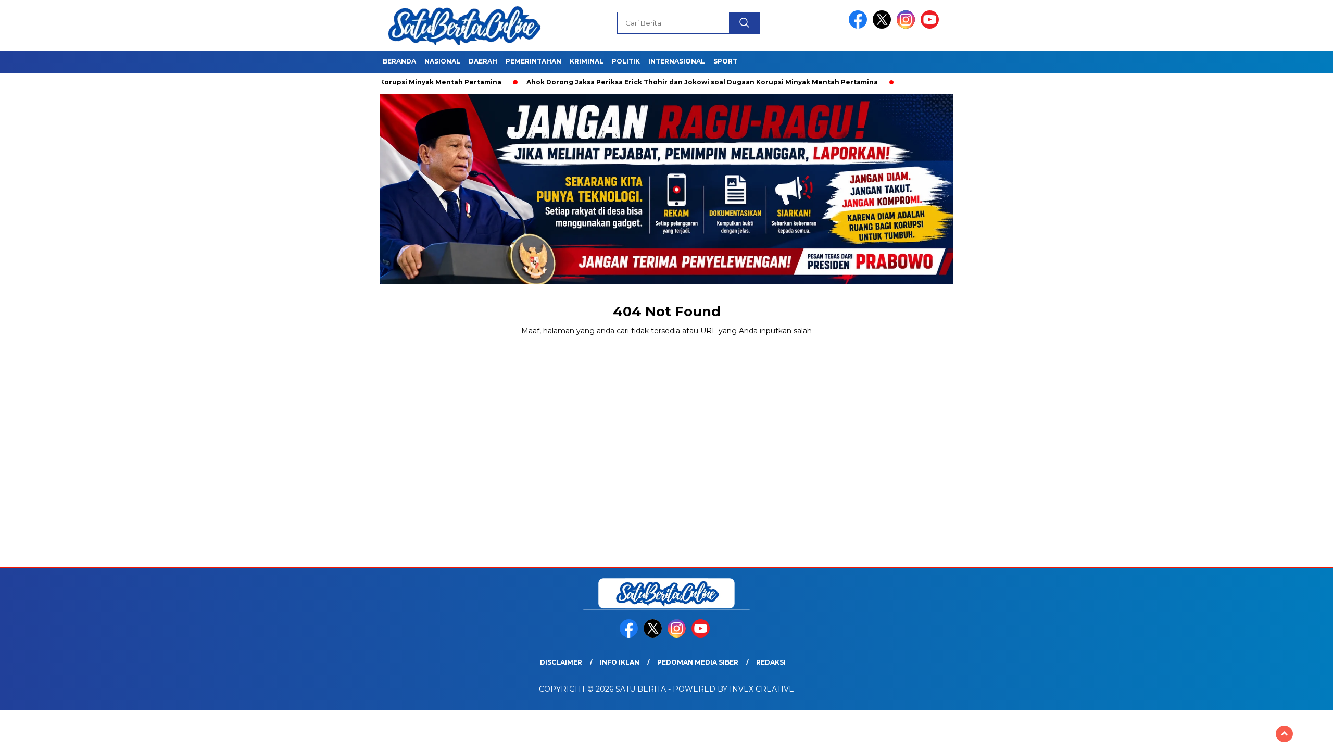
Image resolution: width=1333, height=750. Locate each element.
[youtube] (931, 26)
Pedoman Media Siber (697, 662)
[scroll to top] (1284, 734)
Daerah (483, 61)
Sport (725, 61)
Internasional (676, 61)
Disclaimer (561, 662)
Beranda (399, 61)
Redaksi (771, 662)
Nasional (442, 61)
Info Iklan (619, 662)
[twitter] (884, 26)
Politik (626, 61)
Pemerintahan (533, 61)
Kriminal (586, 61)
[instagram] (908, 26)
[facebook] (860, 26)
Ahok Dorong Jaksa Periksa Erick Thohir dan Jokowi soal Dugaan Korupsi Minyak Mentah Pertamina (669, 82)
